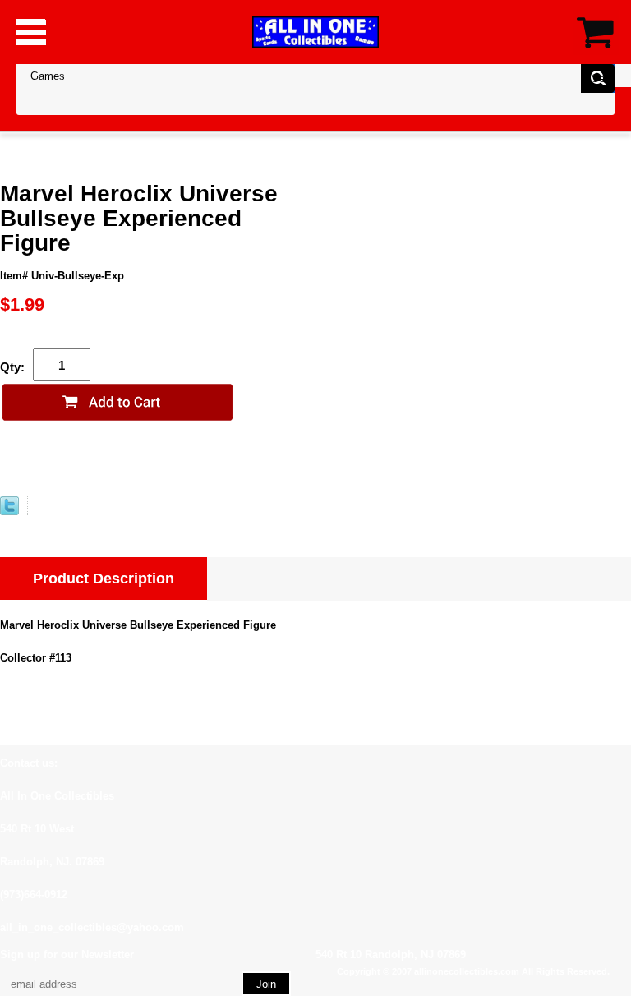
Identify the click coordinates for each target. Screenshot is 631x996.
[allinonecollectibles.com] (315, 31)
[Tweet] (9, 511)
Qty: (12, 367)
